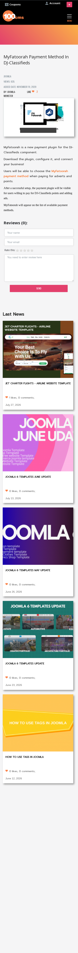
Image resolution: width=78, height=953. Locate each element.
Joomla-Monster (10, 94)
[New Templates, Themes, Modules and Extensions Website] (13, 15)
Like (32, 92)
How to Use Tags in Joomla (24, 757)
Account (55, 3)
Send (38, 288)
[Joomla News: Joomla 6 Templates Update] (38, 629)
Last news (13, 314)
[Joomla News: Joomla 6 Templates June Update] (38, 442)
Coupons (15, 4)
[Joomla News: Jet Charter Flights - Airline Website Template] (38, 348)
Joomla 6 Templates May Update (27, 570)
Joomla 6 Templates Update (24, 663)
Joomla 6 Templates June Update (28, 477)
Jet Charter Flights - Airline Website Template (38, 383)
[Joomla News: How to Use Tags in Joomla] (38, 722)
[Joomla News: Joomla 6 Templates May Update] (38, 535)
